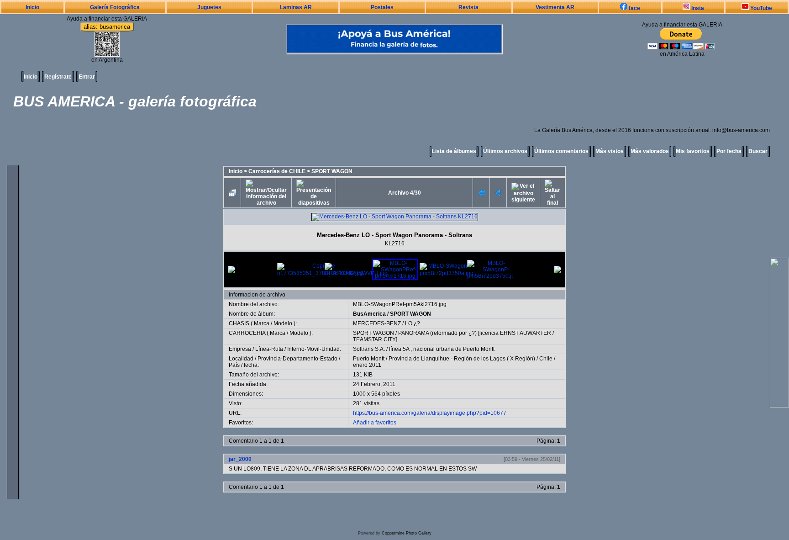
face (633, 8)
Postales (382, 7)
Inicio (32, 7)
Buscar (758, 151)
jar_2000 (240, 459)
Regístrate (58, 77)
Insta (697, 8)
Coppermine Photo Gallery (406, 533)
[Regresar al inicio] (481, 193)
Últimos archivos (505, 151)
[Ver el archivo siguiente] (523, 192)
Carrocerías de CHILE (276, 171)
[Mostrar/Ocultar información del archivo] (266, 192)
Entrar (87, 77)
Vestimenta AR (555, 7)
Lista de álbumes (454, 151)
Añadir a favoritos (374, 422)
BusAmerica (369, 314)
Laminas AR (296, 7)
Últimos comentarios (561, 151)
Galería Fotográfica (115, 7)
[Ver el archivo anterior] (498, 193)
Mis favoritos (693, 151)
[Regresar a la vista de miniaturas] (232, 193)
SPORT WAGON (331, 171)
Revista (468, 7)
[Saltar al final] (552, 192)
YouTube (760, 8)
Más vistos (609, 151)
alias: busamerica (107, 26)
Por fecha (729, 151)
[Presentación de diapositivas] (314, 192)
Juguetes (209, 7)
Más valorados (650, 151)
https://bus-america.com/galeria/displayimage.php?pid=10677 (429, 413)
